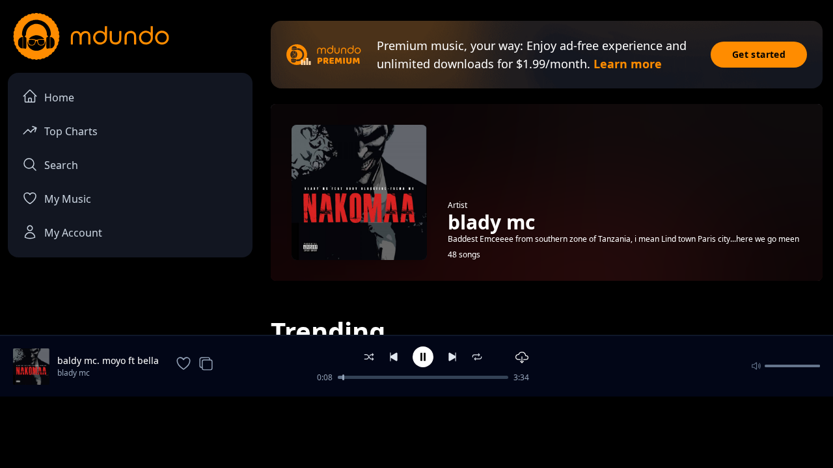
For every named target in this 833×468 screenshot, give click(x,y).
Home (59, 97)
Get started (758, 54)
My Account (73, 233)
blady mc (73, 372)
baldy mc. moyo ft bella (108, 360)
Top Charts (71, 131)
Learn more (628, 64)
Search (61, 165)
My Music (67, 199)
